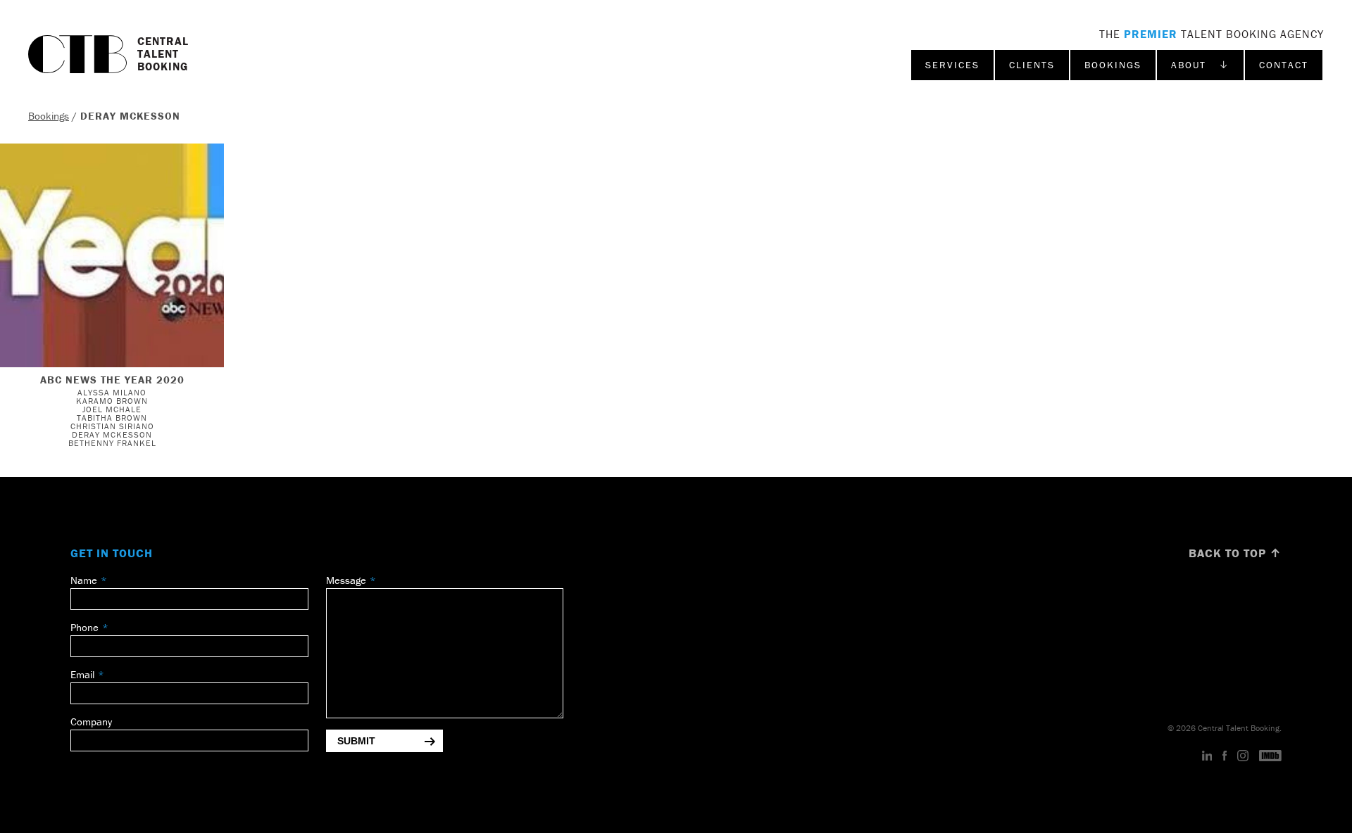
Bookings (1112, 64)
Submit (356, 740)
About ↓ (1200, 64)
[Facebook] (1224, 756)
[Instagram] (1242, 756)
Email (82, 674)
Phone (84, 627)
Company (91, 721)
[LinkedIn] (1207, 756)
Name (83, 580)
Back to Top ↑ (1235, 553)
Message (346, 580)
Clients (1032, 64)
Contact (1283, 64)
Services (952, 64)
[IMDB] (1270, 756)
